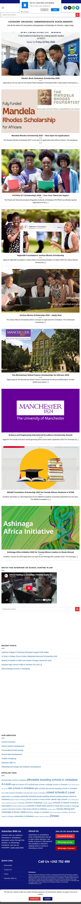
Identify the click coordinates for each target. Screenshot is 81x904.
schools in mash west (55, 806)
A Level (6, 784)
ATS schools (29, 784)
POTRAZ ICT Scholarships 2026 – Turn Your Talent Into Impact (40, 195)
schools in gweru (48, 803)
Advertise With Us (8, 763)
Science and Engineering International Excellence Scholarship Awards (41, 435)
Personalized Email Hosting (12, 750)
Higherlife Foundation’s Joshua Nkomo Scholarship (40, 255)
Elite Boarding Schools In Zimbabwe (15, 669)
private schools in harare (35, 799)
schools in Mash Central (19, 806)
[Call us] (73, 8)
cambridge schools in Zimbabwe (56, 784)
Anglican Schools (17, 784)
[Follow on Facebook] (65, 8)
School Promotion (8, 742)
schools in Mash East (36, 806)
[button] (2, 7)
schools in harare (61, 802)
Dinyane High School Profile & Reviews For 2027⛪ (21, 665)
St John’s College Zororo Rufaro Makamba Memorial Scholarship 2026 (29, 656)
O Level (70, 792)
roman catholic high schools (56, 799)
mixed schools (55, 792)
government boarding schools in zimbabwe (61, 788)
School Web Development (11, 754)
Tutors (6, 874)
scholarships (21, 803)
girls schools (40, 788)
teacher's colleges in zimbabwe (37, 812)
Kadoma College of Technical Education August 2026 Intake (25, 652)
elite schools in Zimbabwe (21, 788)
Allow (55, 10)
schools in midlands (39, 809)
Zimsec (54, 815)
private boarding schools (46, 796)
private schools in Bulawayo (18, 799)
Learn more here (17, 848)
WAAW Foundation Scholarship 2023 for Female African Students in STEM (40, 492)
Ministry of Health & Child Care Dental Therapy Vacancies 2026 (26, 660)
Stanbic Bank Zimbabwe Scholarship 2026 (40, 78)
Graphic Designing (8, 759)
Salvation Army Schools (11, 803)
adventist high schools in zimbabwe (13, 780)
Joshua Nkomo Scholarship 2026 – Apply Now (41, 315)
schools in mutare (51, 809)
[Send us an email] (69, 8)
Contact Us (8, 870)
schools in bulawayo (33, 803)
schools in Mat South (23, 809)
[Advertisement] (40, 628)
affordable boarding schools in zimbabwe (52, 779)
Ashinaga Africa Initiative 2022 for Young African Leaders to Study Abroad (40, 552)
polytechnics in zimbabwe (10, 796)
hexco (3, 793)
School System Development (12, 746)
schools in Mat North (8, 809)
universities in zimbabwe (24, 816)
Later (44, 10)
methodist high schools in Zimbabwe (34, 793)
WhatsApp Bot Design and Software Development (21, 767)
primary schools (28, 796)
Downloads (8, 865)
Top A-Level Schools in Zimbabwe (59, 812)
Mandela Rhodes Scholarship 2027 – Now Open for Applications (41, 136)
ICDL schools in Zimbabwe (14, 793)
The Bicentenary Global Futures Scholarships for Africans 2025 (40, 375)
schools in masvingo (71, 806)
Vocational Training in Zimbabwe (41, 816)
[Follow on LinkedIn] (77, 8)
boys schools (40, 784)
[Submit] (78, 15)
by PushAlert (26, 12)
